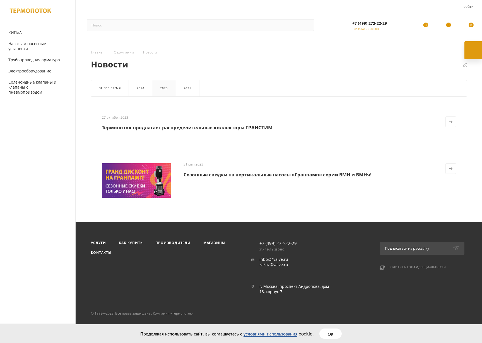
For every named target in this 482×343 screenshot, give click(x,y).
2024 (140, 88)
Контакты (101, 252)
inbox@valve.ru (273, 259)
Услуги (98, 242)
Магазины (214, 242)
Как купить (131, 242)
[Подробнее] (450, 121)
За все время (110, 88)
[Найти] (307, 25)
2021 (187, 88)
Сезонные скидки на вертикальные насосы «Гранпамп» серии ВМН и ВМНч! (278, 174)
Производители (172, 242)
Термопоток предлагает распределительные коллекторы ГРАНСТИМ (187, 127)
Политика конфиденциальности (417, 267)
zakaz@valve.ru (273, 264)
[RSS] (465, 65)
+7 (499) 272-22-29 (369, 23)
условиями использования (270, 333)
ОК (330, 333)
